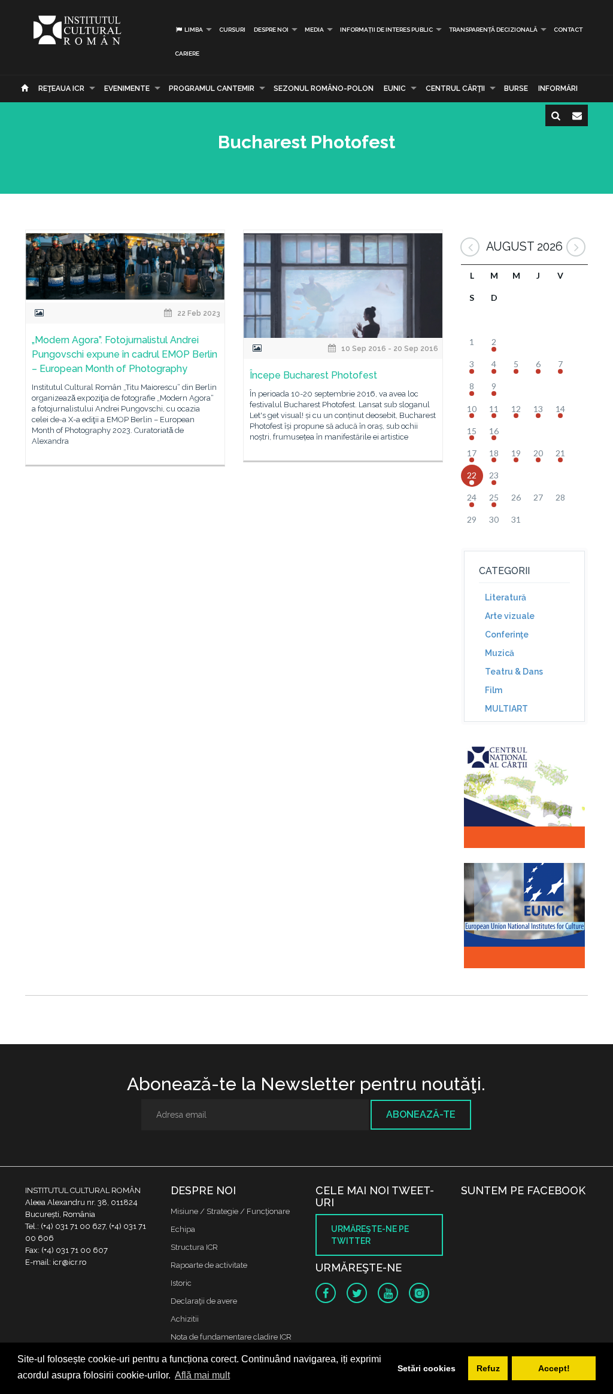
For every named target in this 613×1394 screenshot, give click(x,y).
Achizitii (185, 1318)
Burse (516, 88)
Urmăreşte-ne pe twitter (370, 1235)
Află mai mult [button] (202, 1375)
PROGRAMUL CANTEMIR (211, 88)
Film (493, 690)
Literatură (505, 597)
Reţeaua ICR (61, 88)
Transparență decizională (493, 29)
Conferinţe (507, 634)
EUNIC (395, 88)
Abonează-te (421, 1114)
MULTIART (506, 708)
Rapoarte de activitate (209, 1265)
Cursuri (232, 29)
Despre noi (271, 29)
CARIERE (187, 53)
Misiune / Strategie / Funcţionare (230, 1211)
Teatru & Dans (514, 671)
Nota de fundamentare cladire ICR (231, 1336)
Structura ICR (194, 1247)
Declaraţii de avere (204, 1301)
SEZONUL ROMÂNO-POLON (324, 88)
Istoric (181, 1283)
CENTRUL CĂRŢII (455, 88)
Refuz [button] (488, 1368)
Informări (558, 88)
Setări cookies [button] (426, 1368)
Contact (568, 29)
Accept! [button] (554, 1368)
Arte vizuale (510, 616)
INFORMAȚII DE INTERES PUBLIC (386, 29)
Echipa (183, 1229)
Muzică (499, 653)
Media (314, 29)
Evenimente (127, 88)
